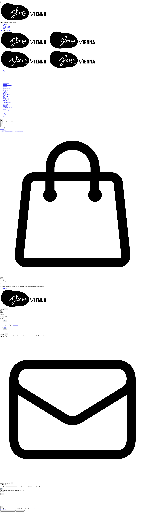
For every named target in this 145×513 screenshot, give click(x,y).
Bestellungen (17, 131)
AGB (30, 486)
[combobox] (5, 121)
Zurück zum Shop (3, 288)
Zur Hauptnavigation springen (22, 0)
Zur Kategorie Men (6, 88)
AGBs (4, 25)
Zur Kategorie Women (7, 71)
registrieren (4, 130)
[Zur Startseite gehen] (24, 21)
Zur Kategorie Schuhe (7, 102)
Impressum (5, 24)
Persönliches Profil (7, 131)
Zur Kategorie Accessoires (7, 107)
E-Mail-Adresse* (3, 336)
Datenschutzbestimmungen (12, 486)
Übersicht (2, 131)
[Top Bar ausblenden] (0, 2)
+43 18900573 (15, 325)
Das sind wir (5, 331)
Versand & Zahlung (6, 27)
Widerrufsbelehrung (6, 26)
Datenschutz (5, 28)
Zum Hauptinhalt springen (5, 0)
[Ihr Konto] (0, 126)
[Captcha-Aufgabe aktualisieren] (1, 489)
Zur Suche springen (13, 0)
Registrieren (8, 30)
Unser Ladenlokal (6, 330)
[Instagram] (1, 311)
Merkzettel (21, 131)
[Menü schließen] (3, 89)
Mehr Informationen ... (36, 508)
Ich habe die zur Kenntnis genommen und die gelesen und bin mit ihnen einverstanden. (25, 486)
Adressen (13, 131)
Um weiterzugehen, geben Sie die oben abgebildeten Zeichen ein (12, 490)
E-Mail (5, 327)
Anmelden (2, 30)
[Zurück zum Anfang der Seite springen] (1, 507)
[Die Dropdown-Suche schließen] (12, 121)
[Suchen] (11, 121)
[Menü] (1, 120)
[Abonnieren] (12, 483)
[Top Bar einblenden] (1, 278)
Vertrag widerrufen (6, 504)
